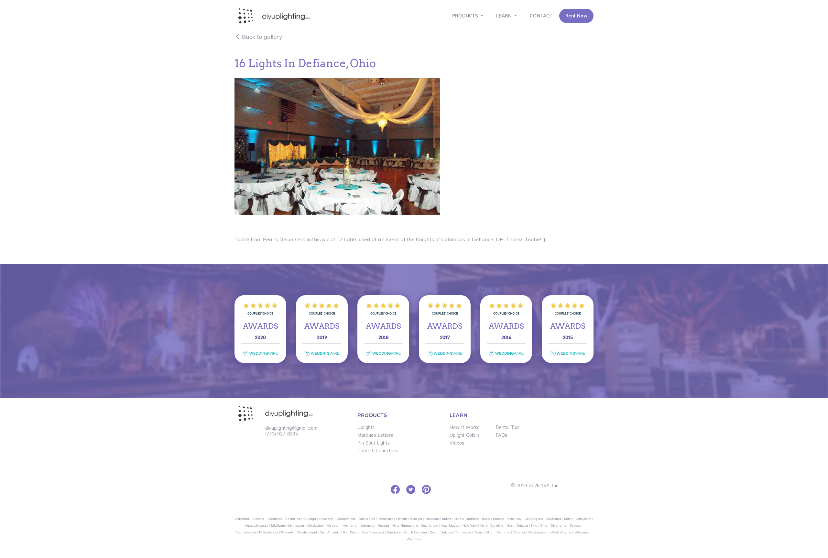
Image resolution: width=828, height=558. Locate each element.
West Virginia (561, 532)
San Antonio (330, 532)
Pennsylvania (245, 532)
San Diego (351, 532)
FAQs (501, 435)
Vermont (503, 532)
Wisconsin (582, 532)
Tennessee (463, 532)
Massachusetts (256, 525)
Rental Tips (508, 427)
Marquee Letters (375, 435)
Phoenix (287, 532)
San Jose (394, 532)
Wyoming (414, 539)
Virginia (519, 532)
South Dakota (441, 532)
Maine (568, 519)
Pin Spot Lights (373, 443)
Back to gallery (261, 36)
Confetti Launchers (377, 451)
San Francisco (373, 532)
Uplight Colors (465, 435)
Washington (537, 532)
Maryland (583, 519)
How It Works (464, 427)
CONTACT (541, 16)
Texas (478, 532)
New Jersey (429, 525)
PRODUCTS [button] (466, 16)
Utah (490, 532)
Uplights (366, 427)
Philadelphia (268, 532)
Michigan (278, 525)
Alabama (242, 519)
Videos (457, 443)
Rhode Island (307, 532)
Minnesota (296, 525)
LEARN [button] (504, 16)
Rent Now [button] (576, 16)
